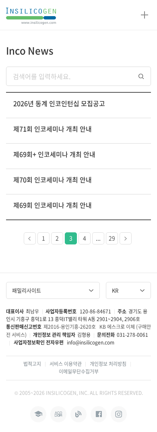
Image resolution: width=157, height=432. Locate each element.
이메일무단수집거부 (79, 371)
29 (112, 238)
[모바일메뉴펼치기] (144, 14)
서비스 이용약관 (66, 363)
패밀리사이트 (26, 290)
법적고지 (32, 363)
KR (115, 290)
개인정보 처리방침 (108, 363)
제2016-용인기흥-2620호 (69, 326)
